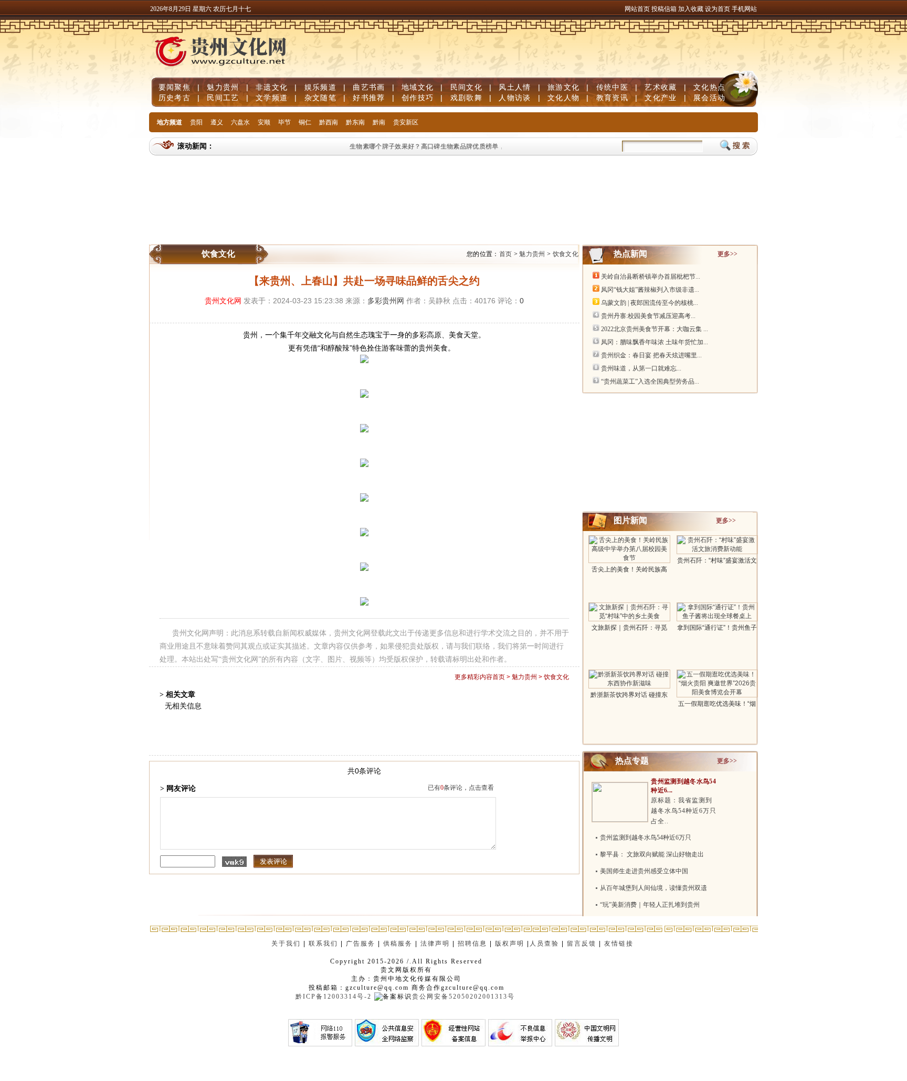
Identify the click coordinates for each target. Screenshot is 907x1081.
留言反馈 (581, 943)
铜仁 (305, 122)
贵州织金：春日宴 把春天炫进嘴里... (651, 355)
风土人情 (515, 87)
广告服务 (360, 943)
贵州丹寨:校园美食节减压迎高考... (648, 316)
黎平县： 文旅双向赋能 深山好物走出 (652, 854)
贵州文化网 (223, 300)
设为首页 (717, 9)
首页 (505, 254)
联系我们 (323, 943)
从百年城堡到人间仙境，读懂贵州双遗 (653, 888)
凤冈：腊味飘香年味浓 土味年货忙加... (654, 342)
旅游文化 (563, 87)
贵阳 (196, 122)
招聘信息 (472, 943)
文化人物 (563, 97)
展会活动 (709, 97)
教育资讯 (612, 97)
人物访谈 (515, 97)
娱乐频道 (320, 87)
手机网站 (744, 9)
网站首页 (637, 9)
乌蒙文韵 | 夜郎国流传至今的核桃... (649, 302)
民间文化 (466, 87)
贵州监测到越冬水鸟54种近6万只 (645, 837)
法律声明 (435, 943)
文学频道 (272, 97)
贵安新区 (405, 122)
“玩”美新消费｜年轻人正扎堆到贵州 (650, 904)
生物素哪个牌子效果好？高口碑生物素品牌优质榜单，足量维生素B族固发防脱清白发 (465, 146)
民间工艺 (223, 97)
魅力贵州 (223, 87)
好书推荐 (369, 97)
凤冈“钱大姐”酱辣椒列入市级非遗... (650, 289)
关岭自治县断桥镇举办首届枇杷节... (650, 276)
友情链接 (620, 943)
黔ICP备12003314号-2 (334, 996)
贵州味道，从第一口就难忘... (641, 368)
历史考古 (175, 97)
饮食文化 (565, 254)
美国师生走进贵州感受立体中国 (644, 871)
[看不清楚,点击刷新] (234, 861)
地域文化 (418, 87)
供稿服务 (398, 943)
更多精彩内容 (473, 677)
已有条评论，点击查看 (461, 787)
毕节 (284, 122)
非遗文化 (272, 87)
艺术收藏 (661, 87)
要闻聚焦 (175, 87)
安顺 (264, 122)
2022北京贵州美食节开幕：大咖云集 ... (654, 329)
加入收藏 (691, 9)
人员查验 (544, 943)
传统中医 (612, 87)
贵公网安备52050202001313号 (463, 996)
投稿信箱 (664, 9)
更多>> (727, 254)
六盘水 (240, 122)
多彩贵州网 (385, 300)
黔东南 (355, 122)
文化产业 (661, 97)
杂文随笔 (320, 97)
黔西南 (328, 122)
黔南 (379, 122)
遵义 (216, 122)
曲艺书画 (369, 87)
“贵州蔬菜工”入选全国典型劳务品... (650, 381)
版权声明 (509, 943)
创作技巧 (418, 97)
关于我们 (286, 943)
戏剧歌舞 (466, 97)
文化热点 (709, 87)
